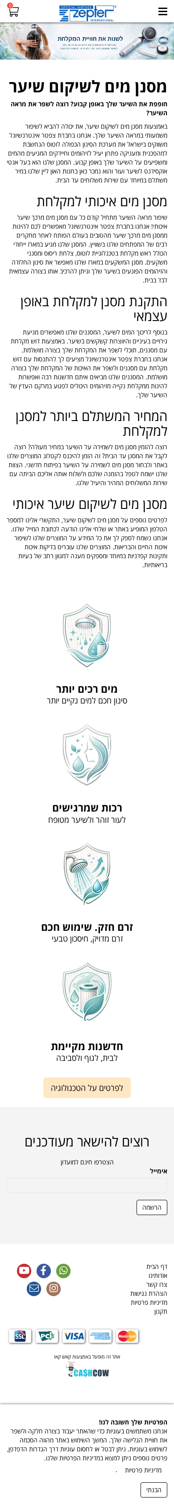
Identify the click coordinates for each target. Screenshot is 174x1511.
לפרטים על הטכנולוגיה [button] (87, 1087)
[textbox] (87, 324)
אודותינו (158, 1275)
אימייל (158, 1171)
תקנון (160, 1311)
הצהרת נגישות (148, 1293)
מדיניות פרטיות (149, 1302)
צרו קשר (156, 1284)
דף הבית (156, 1266)
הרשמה (152, 1207)
